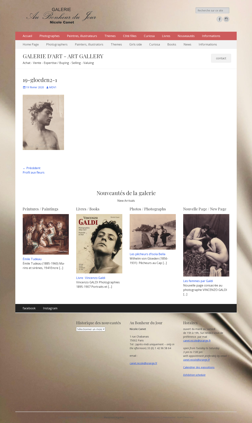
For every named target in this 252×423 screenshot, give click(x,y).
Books (171, 44)
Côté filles (130, 36)
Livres (166, 36)
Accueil (27, 36)
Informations (211, 36)
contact (221, 58)
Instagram (50, 308)
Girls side (135, 44)
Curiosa (149, 36)
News (187, 44)
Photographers (57, 44)
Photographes (49, 36)
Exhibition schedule (194, 375)
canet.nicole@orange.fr (143, 363)
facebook (29, 308)
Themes (116, 44)
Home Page (31, 44)
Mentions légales (114, 417)
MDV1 (52, 87)
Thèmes (110, 36)
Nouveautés (186, 36)
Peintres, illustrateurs (82, 36)
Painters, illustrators (89, 44)
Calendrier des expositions (199, 367)
